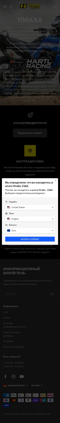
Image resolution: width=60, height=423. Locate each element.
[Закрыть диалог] (55, 180)
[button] (30, 207)
